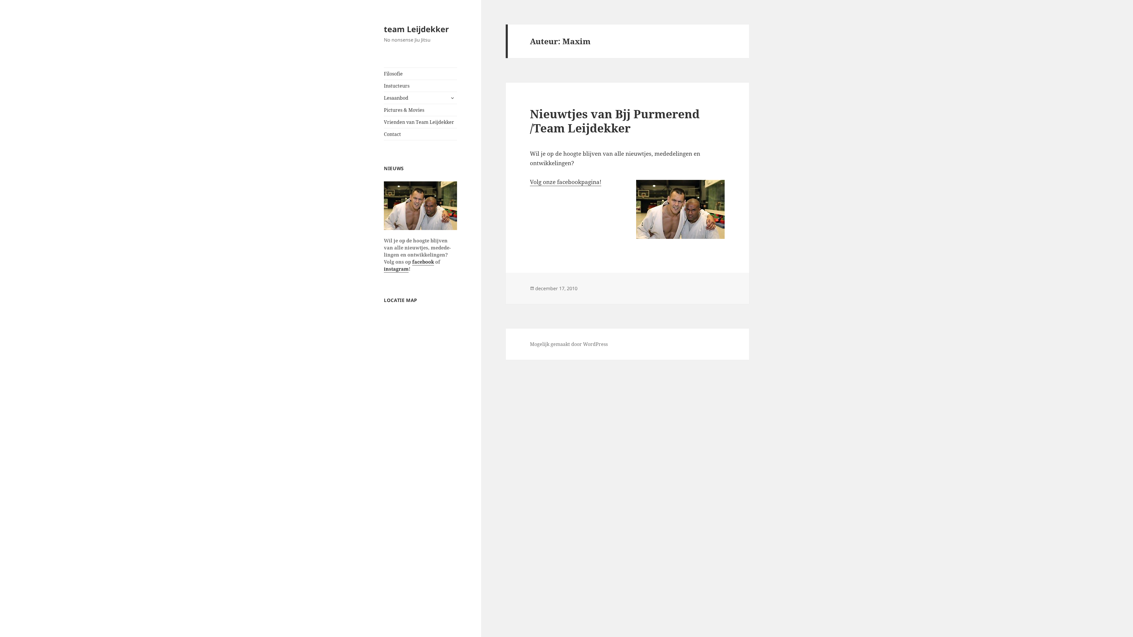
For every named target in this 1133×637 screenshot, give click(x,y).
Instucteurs (397, 86)
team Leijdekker (416, 29)
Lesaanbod (396, 98)
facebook (423, 262)
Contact (392, 134)
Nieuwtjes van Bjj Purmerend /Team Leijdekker (615, 121)
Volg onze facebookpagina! (565, 182)
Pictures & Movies (404, 110)
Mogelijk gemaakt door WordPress (569, 344)
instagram (396, 269)
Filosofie (393, 73)
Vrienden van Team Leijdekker (419, 122)
